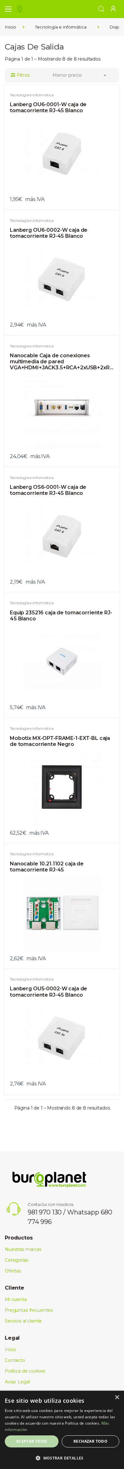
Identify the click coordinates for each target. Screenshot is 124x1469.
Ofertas (13, 1271)
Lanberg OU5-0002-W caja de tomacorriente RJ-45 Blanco (48, 992)
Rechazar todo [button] (90, 1441)
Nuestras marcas (23, 1249)
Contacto (15, 1360)
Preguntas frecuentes (29, 1310)
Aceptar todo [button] (31, 1441)
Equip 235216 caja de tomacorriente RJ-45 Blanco (61, 616)
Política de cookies (25, 1371)
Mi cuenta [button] (16, 1299)
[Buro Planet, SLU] (36, 9)
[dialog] (62, 1430)
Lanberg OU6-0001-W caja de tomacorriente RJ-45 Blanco (48, 107)
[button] (101, 8)
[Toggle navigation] (6, 9)
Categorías (16, 1260)
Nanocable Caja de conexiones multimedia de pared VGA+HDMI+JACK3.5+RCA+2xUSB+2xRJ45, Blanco (62, 362)
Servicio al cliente (23, 1321)
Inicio (10, 26)
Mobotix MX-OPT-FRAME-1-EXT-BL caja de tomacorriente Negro (60, 741)
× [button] (116, 1397)
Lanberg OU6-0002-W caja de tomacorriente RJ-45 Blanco (48, 233)
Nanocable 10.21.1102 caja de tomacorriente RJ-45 (47, 867)
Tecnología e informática (60, 26)
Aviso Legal (17, 1382)
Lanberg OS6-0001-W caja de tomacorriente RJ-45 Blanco (48, 490)
